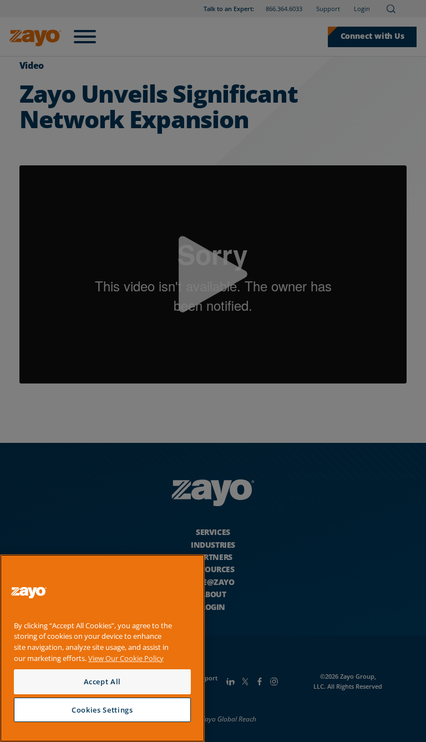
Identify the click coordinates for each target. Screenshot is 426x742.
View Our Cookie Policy (126, 658)
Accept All (102, 682)
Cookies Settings (102, 710)
